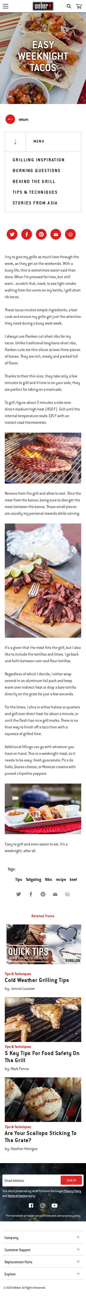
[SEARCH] (70, 6)
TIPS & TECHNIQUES (35, 192)
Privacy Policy (72, 1191)
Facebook (31, 1205)
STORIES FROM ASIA (35, 203)
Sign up (71, 1180)
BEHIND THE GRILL (34, 181)
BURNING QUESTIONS (37, 170)
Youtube (54, 1205)
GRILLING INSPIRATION (39, 160)
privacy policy (73, 1215)
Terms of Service (17, 1196)
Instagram (42, 1205)
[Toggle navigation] (5, 6)
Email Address (14, 1181)
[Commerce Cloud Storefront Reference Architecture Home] (43, 6)
